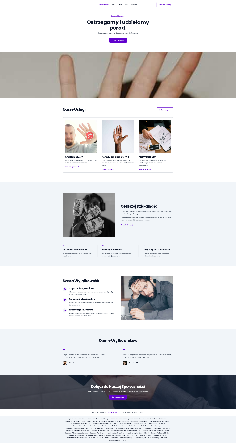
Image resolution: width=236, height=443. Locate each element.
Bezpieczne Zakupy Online (117, 440)
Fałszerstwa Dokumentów (138, 421)
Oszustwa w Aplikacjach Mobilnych (137, 433)
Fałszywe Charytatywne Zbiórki (159, 421)
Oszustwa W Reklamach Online (141, 435)
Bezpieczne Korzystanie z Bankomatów (154, 419)
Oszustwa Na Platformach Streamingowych (148, 426)
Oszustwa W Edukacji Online (160, 433)
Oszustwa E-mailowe (124, 423)
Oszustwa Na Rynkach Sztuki (100, 430)
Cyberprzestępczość (122, 421)
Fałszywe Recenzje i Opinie (78, 423)
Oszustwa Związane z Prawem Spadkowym (81, 437)
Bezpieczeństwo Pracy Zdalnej (98, 419)
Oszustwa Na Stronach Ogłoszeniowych (124, 430)
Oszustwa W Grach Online (76, 435)
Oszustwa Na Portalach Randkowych (76, 428)
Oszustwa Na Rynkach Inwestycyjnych (102, 428)
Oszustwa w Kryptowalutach (95, 435)
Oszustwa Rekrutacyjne (161, 430)
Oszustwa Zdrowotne (159, 435)
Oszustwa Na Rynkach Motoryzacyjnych (157, 428)
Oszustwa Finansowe (139, 423)
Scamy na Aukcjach (140, 437)
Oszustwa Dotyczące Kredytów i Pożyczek (102, 423)
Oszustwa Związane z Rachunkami (107, 437)
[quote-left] (64, 349)
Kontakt (134, 4)
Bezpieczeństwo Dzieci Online (76, 419)
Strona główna (104, 4)
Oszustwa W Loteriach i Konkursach (117, 435)
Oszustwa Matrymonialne (156, 423)
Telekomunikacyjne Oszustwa (157, 437)
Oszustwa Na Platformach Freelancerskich (118, 426)
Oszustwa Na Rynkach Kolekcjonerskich (129, 428)
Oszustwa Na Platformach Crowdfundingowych (88, 426)
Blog (126, 4)
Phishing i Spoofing (126, 437)
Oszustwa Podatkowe (146, 430)
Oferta (120, 4)
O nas (113, 4)
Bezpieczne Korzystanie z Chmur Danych (78, 421)
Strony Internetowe (112, 412)
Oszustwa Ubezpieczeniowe (115, 433)
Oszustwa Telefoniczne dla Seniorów (76, 433)
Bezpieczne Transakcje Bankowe (103, 421)
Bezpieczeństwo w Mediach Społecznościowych (125, 419)
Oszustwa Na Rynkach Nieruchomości (77, 430)
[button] (165, 4)
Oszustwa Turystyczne (97, 433)
